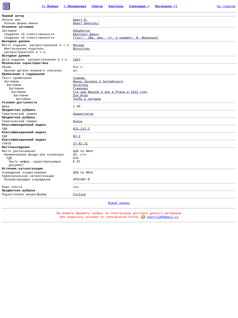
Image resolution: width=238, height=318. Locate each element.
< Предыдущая (75, 6)
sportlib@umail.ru (162, 217)
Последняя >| (166, 6)
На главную (226, 6)
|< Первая (50, 6)
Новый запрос (119, 203)
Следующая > (139, 6)
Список (97, 6)
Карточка (116, 6)
